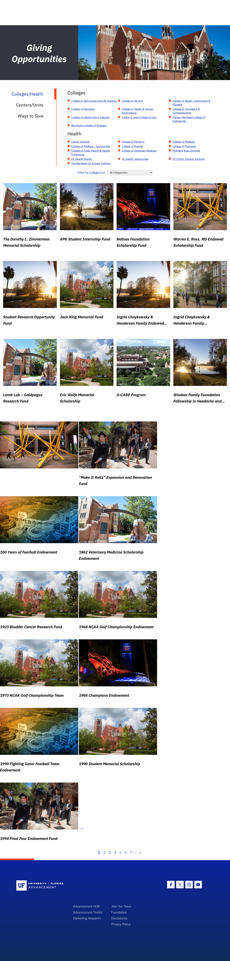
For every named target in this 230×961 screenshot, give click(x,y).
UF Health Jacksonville (135, 159)
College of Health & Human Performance (137, 110)
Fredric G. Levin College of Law (139, 117)
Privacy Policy (120, 924)
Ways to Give (30, 116)
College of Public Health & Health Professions (90, 152)
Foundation (119, 912)
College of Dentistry (133, 141)
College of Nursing (132, 146)
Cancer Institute (80, 141)
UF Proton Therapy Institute (188, 159)
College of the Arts (132, 100)
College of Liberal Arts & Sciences (90, 117)
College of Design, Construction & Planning (191, 102)
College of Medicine (183, 141)
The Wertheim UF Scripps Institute (90, 163)
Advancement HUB (86, 906)
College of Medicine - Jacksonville (90, 146)
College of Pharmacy (184, 146)
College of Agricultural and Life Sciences (94, 100)
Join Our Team (121, 906)
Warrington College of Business (89, 125)
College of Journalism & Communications (186, 110)
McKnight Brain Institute (186, 150)
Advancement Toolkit (87, 912)
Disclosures (119, 918)
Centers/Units (29, 105)
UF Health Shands (81, 159)
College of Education (83, 109)
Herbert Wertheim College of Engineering (188, 119)
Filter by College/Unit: (92, 172)
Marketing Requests (87, 918)
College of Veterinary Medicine (139, 150)
